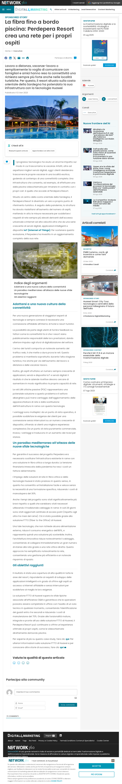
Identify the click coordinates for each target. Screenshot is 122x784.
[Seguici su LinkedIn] (60, 736)
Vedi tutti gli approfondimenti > (104, 214)
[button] (7, 9)
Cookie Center (103, 740)
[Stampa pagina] (28, 58)
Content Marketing (106, 9)
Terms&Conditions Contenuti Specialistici (77, 740)
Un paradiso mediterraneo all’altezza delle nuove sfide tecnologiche (43, 292)
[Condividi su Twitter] (14, 58)
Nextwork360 (13, 751)
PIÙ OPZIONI (96, 774)
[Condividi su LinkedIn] (10, 58)
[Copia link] (23, 58)
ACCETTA (96, 766)
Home (8, 51)
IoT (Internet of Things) (37, 230)
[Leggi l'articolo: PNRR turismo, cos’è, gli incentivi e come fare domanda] (99, 249)
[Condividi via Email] (19, 58)
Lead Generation (88, 9)
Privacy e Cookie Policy (47, 740)
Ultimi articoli (60, 9)
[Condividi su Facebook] (6, 58)
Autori (17, 740)
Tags (25, 740)
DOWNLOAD (109, 65)
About (10, 740)
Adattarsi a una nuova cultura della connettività (40, 286)
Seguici (49, 735)
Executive (17, 51)
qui (67, 639)
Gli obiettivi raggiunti (25, 296)
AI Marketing (73, 9)
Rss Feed (32, 740)
